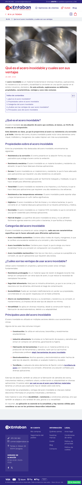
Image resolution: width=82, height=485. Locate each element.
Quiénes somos (55, 431)
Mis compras (36, 431)
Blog (51, 445)
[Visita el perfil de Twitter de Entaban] (12, 468)
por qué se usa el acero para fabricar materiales (50, 383)
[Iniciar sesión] (71, 15)
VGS (62, 482)
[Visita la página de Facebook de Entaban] (9, 468)
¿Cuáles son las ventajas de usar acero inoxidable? (28, 107)
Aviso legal (69, 431)
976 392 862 (9, 1)
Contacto (53, 449)
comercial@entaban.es (23, 1)
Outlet (51, 441)
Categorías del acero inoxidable (20, 104)
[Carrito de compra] (75, 15)
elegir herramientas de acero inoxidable (48, 352)
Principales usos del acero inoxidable (23, 110)
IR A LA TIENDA (15, 14)
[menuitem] (47, 7)
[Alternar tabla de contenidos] (72, 96)
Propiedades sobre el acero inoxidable (23, 102)
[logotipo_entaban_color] (18, 7)
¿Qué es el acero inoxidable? (19, 99)
